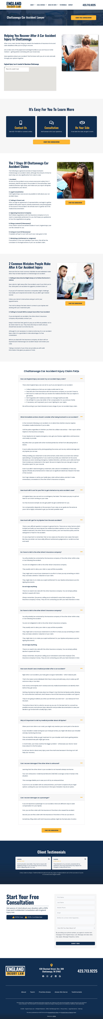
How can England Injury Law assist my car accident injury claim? (43, 379)
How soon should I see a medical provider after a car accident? (42, 669)
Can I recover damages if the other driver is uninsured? (39, 763)
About (32, 5)
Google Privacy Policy (53, 1012)
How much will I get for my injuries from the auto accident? (41, 520)
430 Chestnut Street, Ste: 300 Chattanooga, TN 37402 (51, 970)
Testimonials (63, 5)
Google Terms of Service (67, 1012)
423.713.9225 (87, 971)
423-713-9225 (16, 132)
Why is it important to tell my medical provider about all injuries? (43, 720)
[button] (51, 378)
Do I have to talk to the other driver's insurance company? (41, 552)
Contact (70, 5)
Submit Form (75, 943)
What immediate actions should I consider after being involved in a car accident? (49, 417)
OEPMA (54, 1016)
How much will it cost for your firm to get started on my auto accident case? (47, 490)
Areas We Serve (52, 5)
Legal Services (41, 5)
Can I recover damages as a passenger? (34, 798)
